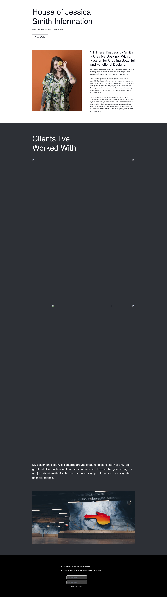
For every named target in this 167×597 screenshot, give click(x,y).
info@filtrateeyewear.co (83, 566)
